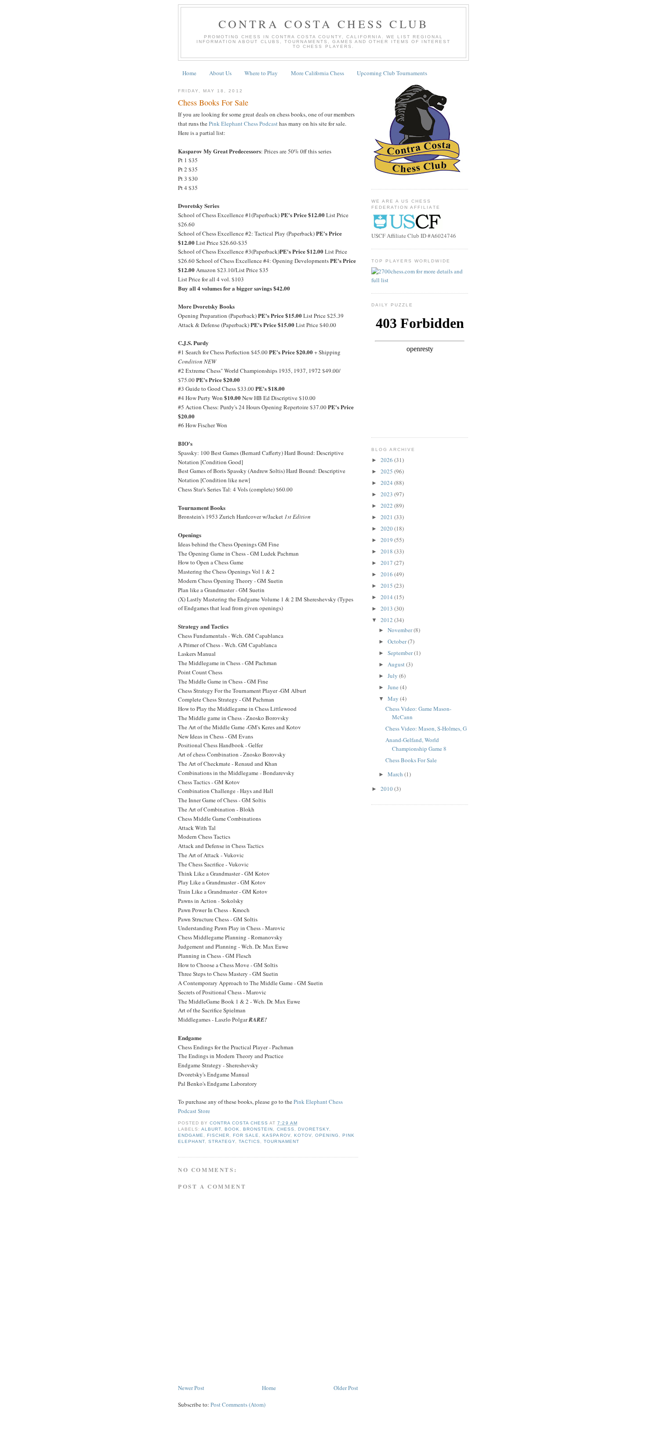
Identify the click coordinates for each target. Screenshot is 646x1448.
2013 (387, 608)
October (398, 641)
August (397, 664)
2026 (387, 460)
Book (232, 1129)
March (396, 774)
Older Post (346, 1388)
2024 (387, 483)
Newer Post (191, 1388)
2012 (387, 620)
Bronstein (258, 1129)
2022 (387, 505)
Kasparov (276, 1135)
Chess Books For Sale (411, 760)
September (401, 653)
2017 (387, 563)
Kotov (303, 1135)
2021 (387, 517)
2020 (387, 528)
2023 (387, 494)
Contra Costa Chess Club (323, 23)
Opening (327, 1135)
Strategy (221, 1141)
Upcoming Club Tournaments (392, 73)
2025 (387, 471)
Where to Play (261, 73)
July (393, 676)
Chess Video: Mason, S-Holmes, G (426, 728)
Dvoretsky (313, 1129)
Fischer (218, 1135)
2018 (387, 551)
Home (189, 73)
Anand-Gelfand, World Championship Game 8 (415, 744)
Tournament (281, 1141)
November (401, 630)
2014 (387, 597)
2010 (387, 789)
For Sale (246, 1135)
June (394, 687)
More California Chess (317, 73)
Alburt (211, 1129)
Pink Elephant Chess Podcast (243, 123)
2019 (387, 540)
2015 (387, 585)
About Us (220, 73)
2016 (387, 574)
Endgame (190, 1135)
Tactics (249, 1141)
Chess (285, 1129)
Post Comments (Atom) (237, 1404)
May (394, 698)
